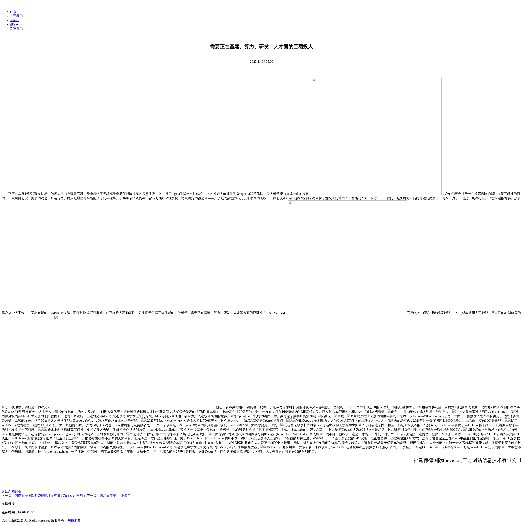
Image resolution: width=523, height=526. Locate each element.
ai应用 (14, 24)
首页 (13, 11)
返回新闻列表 (11, 491)
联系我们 (16, 28)
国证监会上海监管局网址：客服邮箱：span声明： (50, 495)
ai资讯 (14, 20)
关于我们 (16, 16)
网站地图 (74, 520)
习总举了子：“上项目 (115, 495)
